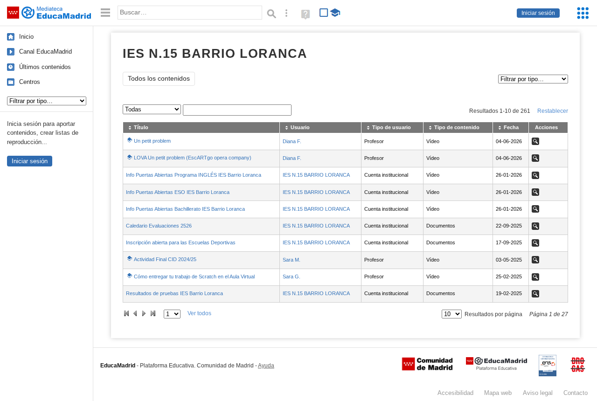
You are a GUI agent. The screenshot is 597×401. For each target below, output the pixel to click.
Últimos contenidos (45, 66)
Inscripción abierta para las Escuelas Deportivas (181, 242)
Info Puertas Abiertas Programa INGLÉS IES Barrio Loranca (193, 175)
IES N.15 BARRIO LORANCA (316, 175)
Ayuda (266, 365)
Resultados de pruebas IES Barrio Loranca (174, 293)
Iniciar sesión (538, 13)
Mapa (498, 392)
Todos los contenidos (159, 78)
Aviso (538, 392)
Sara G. (291, 276)
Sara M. (291, 260)
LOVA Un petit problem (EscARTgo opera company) (192, 157)
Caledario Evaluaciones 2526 (159, 225)
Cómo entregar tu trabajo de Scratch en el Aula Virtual (194, 276)
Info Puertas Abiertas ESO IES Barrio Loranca (177, 192)
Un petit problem (152, 141)
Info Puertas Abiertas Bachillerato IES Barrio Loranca (185, 209)
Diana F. (292, 141)
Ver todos (199, 313)
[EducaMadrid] (496, 368)
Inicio (26, 36)
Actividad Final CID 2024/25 (165, 259)
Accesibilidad (455, 392)
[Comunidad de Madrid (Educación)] (427, 368)
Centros (29, 81)
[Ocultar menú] (105, 13)
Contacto (575, 392)
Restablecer (552, 111)
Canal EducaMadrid (45, 51)
